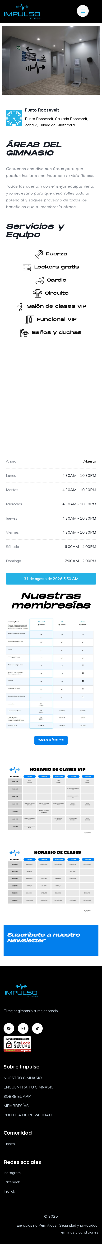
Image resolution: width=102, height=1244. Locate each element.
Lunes (11, 475)
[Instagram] (23, 1028)
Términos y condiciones (78, 1232)
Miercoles (14, 504)
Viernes (12, 532)
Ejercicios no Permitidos (37, 1225)
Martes (12, 489)
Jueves (11, 518)
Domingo (13, 560)
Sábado (12, 546)
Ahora (11, 461)
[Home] (22, 11)
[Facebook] (9, 1028)
